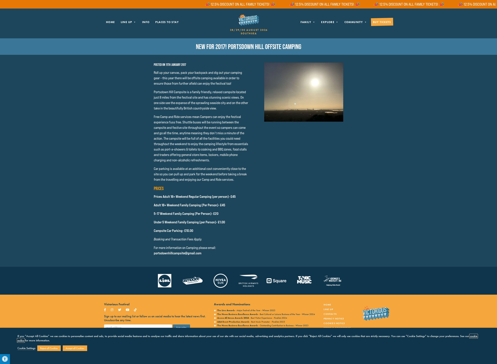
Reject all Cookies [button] (49, 348)
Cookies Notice (334, 323)
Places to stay (167, 22)
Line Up (126, 22)
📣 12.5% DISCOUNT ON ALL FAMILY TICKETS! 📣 (229, 4)
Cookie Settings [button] (26, 348)
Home (110, 22)
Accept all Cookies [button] (75, 348)
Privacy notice (334, 318)
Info (146, 22)
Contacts (330, 314)
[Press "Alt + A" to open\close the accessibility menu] (5, 359)
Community (353, 22)
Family (306, 22)
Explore (327, 22)
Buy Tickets (382, 22)
